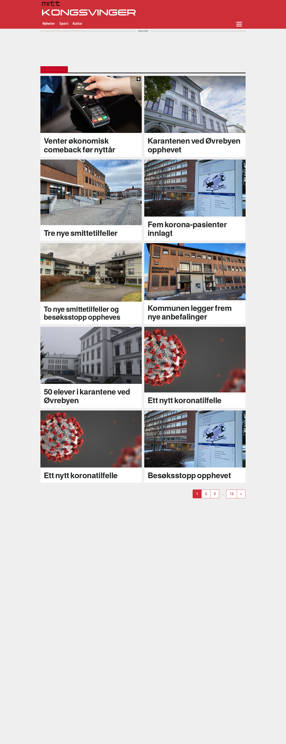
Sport (63, 24)
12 (232, 494)
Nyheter (49, 24)
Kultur (77, 24)
